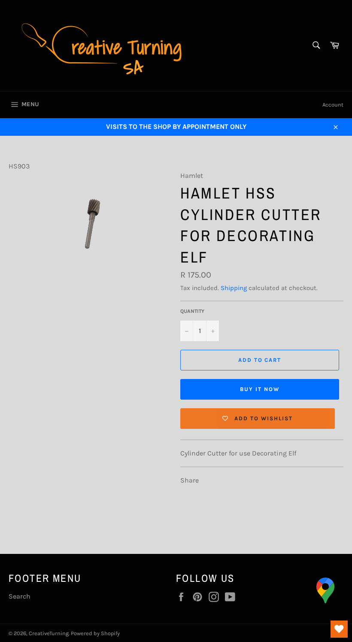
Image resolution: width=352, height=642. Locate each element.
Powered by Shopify (95, 633)
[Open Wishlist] (339, 629)
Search (19, 596)
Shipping (234, 288)
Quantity (192, 311)
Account (332, 104)
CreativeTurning (49, 633)
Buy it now (259, 389)
